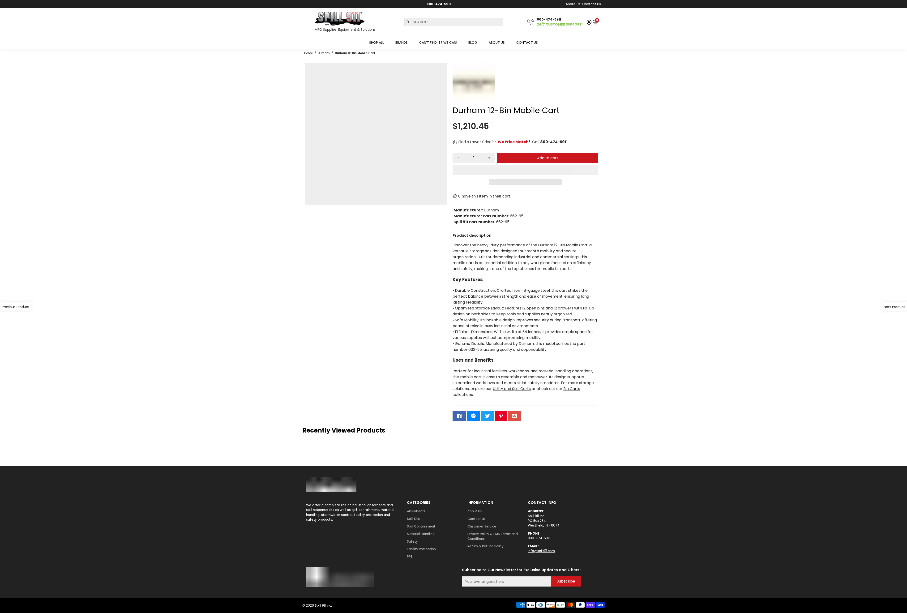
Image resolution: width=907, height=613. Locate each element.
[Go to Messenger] (473, 416)
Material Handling (421, 534)
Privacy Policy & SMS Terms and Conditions (492, 536)
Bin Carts (571, 388)
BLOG (472, 42)
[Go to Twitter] (487, 416)
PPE (409, 556)
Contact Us (591, 4)
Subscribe (566, 581)
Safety (412, 541)
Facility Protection (421, 549)
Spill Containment (421, 526)
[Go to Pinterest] (501, 416)
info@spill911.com (541, 551)
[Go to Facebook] (459, 416)
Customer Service (481, 526)
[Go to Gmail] (514, 416)
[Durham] (474, 104)
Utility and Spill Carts (512, 388)
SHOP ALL (376, 42)
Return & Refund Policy (485, 546)
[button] (525, 170)
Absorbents (416, 511)
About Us (573, 4)
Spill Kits (413, 519)
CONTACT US (527, 42)
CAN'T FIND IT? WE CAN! (438, 42)
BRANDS (401, 42)
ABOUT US (497, 42)
